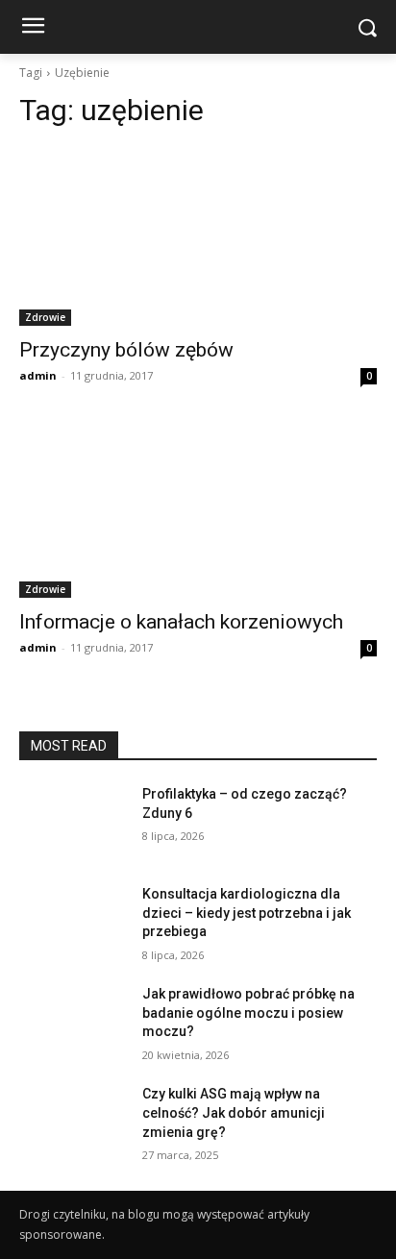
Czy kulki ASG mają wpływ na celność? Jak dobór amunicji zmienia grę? (233, 1112)
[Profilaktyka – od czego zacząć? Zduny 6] (73, 822)
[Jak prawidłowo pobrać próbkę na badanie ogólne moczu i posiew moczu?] (73, 1022)
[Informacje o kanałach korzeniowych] (198, 508)
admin (38, 375)
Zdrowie (45, 317)
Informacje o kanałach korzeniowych (181, 621)
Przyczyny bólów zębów (126, 349)
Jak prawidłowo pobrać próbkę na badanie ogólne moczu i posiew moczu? (248, 1012)
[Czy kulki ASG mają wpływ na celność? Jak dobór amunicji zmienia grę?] (73, 1122)
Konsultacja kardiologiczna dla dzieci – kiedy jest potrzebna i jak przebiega (246, 912)
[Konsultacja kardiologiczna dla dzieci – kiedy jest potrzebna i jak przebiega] (73, 922)
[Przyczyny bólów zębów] (198, 236)
